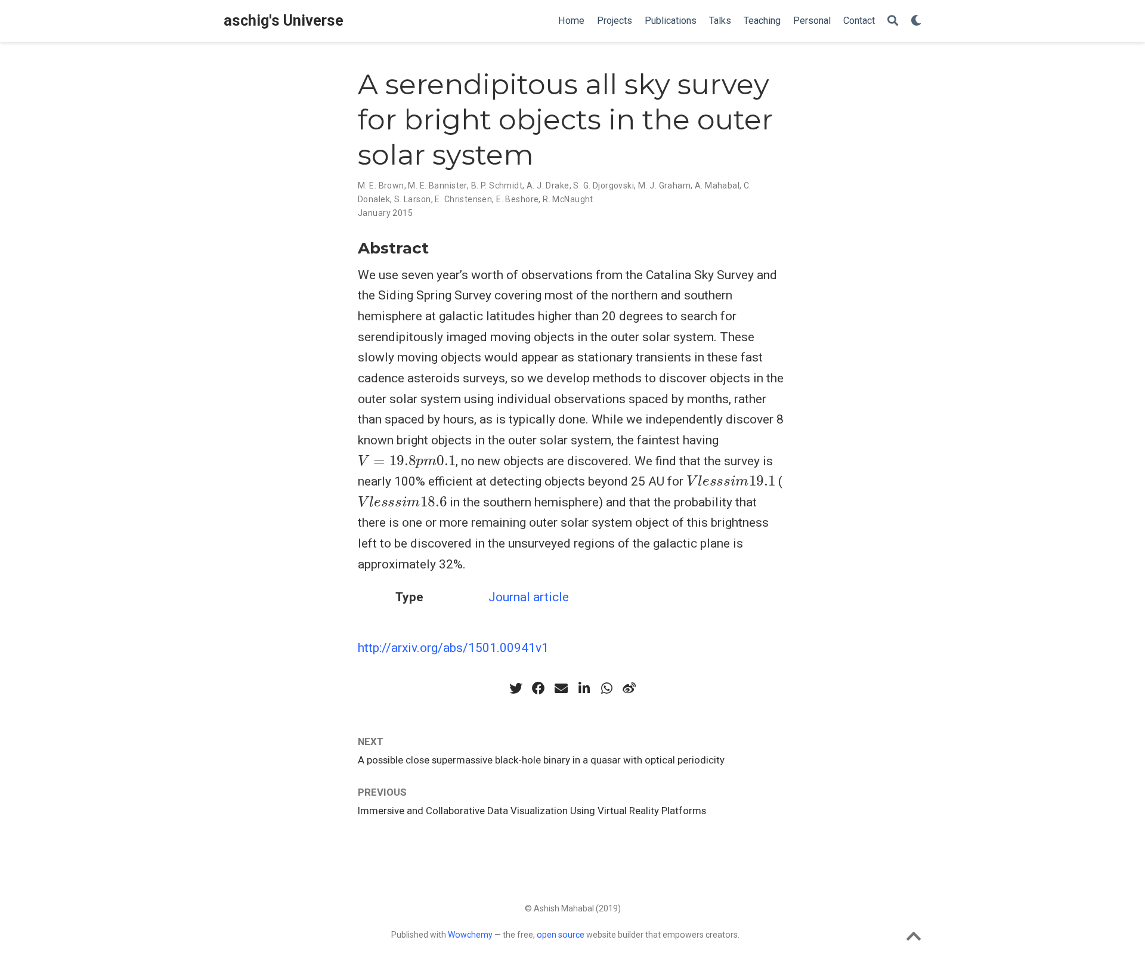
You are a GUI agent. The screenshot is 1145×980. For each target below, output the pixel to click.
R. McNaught (568, 199)
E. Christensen (463, 199)
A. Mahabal (717, 185)
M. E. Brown (381, 185)
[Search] (892, 21)
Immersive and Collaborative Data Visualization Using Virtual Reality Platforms (532, 811)
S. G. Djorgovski (603, 185)
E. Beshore (517, 199)
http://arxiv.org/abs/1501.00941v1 (453, 648)
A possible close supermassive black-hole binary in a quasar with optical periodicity (541, 760)
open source (560, 934)
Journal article (528, 597)
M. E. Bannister (437, 185)
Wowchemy (470, 934)
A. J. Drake (548, 185)
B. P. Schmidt (496, 185)
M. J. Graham (664, 185)
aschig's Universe (284, 20)
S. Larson (412, 199)
